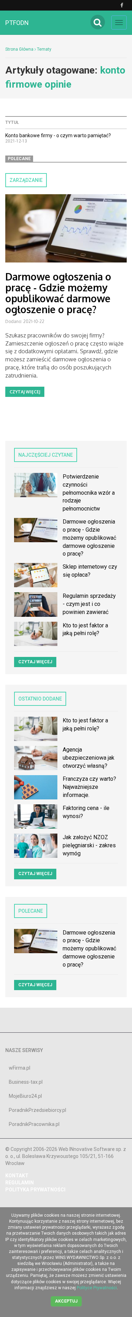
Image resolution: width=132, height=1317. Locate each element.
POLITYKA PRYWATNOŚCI (35, 1189)
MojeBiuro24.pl (25, 1096)
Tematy (44, 49)
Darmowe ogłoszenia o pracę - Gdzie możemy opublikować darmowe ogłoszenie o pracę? (58, 292)
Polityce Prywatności (97, 1287)
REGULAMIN (19, 1182)
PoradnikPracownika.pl (34, 1124)
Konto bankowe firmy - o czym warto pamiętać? (58, 135)
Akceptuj (66, 1301)
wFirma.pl (19, 1068)
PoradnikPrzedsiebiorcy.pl (37, 1110)
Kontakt (17, 1175)
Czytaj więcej (25, 391)
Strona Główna (19, 49)
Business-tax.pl (26, 1082)
